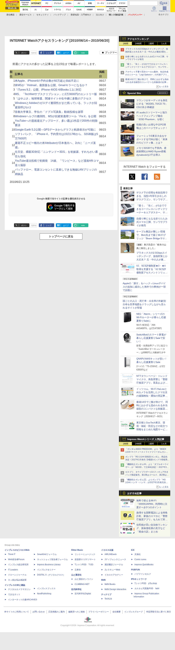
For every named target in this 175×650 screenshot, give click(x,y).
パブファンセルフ (142, 574)
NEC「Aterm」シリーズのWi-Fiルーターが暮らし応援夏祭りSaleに (151, 317)
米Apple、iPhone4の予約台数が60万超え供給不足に (47, 80)
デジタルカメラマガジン (19, 589)
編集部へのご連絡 (76, 612)
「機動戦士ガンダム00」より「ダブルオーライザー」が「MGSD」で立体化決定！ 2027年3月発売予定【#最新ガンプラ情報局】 (147, 467)
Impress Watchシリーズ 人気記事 (145, 439)
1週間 (151, 43)
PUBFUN (135, 569)
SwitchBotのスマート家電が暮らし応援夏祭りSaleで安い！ (151, 338)
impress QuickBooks (143, 564)
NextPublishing (44, 593)
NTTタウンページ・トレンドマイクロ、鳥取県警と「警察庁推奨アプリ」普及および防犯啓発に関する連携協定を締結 (151, 383)
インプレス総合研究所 (18, 564)
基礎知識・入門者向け (81, 14)
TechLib (108, 599)
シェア (49, 53)
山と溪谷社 (76, 575)
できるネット (14, 594)
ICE (132, 550)
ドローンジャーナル (17, 575)
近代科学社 (76, 589)
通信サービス (25, 14)
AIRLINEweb (111, 554)
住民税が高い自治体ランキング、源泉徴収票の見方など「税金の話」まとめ (151, 528)
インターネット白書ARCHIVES (22, 599)
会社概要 (116, 612)
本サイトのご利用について (16, 612)
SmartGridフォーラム (47, 554)
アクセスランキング (138, 39)
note (83, 53)
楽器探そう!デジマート (85, 559)
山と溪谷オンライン (84, 579)
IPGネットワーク (139, 579)
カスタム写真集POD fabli (146, 588)
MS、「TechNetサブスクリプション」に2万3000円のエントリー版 (56, 94)
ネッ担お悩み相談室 (17, 580)
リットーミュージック (85, 554)
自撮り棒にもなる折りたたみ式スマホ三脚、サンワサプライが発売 (151, 222)
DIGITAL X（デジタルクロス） (51, 575)
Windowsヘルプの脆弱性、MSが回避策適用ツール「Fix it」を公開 (55, 116)
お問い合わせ (38, 612)
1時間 (125, 43)
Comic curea (140, 559)
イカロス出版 (107, 550)
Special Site (134, 93)
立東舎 (78, 569)
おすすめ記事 (134, 493)
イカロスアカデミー (114, 575)
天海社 (137, 554)
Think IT (11, 554)
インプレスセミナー (46, 569)
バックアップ (59, 14)
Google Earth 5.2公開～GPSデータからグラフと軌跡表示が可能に (55, 129)
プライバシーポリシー (98, 612)
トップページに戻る (61, 236)
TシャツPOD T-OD (84, 564)
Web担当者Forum (16, 559)
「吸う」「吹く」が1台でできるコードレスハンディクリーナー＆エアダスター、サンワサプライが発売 (146, 67)
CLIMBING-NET (82, 584)
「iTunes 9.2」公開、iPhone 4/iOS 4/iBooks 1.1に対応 (48, 89)
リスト (34, 53)
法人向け (100, 14)
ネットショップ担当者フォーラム (52, 559)
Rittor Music (77, 550)
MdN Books (110, 584)
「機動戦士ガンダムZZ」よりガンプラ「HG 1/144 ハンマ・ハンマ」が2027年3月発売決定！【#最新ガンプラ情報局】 (145, 482)
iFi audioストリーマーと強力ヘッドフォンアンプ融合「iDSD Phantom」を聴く (151, 116)
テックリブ (106, 594)
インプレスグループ (133, 612)
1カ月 (164, 43)
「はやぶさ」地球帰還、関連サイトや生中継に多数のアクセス (53, 98)
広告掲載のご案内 (56, 612)
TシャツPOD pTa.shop (145, 583)
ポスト (24, 53)
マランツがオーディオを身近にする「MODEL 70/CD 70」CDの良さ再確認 (152, 104)
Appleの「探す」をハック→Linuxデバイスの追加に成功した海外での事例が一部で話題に (144, 287)
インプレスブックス (46, 588)
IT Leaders (13, 569)
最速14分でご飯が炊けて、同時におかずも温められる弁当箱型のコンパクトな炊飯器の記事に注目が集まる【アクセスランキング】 (147, 82)
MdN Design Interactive (115, 589)
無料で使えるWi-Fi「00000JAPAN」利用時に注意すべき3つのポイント (151, 504)
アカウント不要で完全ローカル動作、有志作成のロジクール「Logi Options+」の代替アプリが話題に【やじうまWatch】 (147, 75)
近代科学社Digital (83, 593)
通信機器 (10, 14)
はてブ (66, 53)
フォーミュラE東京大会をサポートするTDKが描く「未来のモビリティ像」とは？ (151, 139)
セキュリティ (42, 14)
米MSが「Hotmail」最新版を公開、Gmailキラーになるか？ (51, 85)
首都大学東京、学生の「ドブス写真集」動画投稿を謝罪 (49, 111)
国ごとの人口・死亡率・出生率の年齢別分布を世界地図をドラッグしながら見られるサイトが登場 (144, 304)
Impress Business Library (48, 564)
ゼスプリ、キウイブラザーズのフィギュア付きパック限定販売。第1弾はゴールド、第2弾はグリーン (147, 475)
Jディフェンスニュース (115, 559)
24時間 (138, 43)
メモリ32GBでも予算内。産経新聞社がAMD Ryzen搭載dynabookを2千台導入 (151, 151)
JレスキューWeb (112, 569)
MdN (103, 580)
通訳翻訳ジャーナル (114, 564)
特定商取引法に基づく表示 (158, 612)
